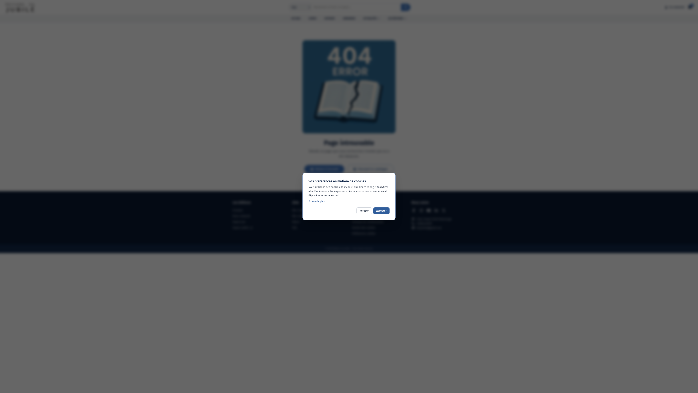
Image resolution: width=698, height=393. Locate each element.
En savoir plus (316, 201)
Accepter (381, 210)
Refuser (364, 210)
